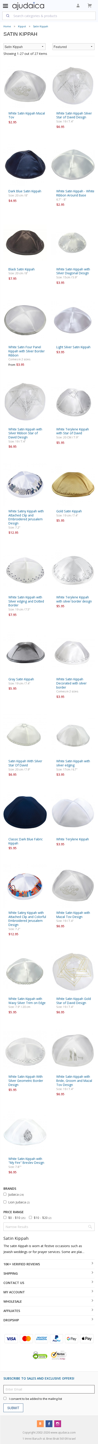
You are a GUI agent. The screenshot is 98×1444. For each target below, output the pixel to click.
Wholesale (12, 1301)
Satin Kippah (40, 26)
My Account (14, 1292)
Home (7, 26)
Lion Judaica (19, 1202)
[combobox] (49, 16)
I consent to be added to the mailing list (35, 1399)
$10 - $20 (42, 1217)
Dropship (11, 1320)
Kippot (22, 26)
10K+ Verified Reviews (21, 1264)
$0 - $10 (16, 1217)
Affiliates (11, 1311)
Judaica (16, 1194)
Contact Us (13, 1283)
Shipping (10, 1273)
